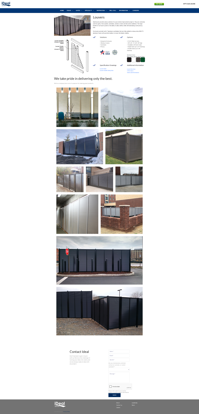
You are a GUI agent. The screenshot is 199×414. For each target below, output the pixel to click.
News (133, 405)
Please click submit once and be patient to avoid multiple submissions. (118, 391)
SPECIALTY (88, 10)
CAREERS (136, 10)
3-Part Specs (130, 71)
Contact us (119, 405)
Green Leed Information (133, 73)
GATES (78, 10)
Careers (118, 408)
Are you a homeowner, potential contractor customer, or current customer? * (116, 365)
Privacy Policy (66, 412)
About (118, 403)
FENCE (69, 10)
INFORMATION (123, 10)
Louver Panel (103, 69)
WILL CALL (112, 10)
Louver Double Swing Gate (106, 70)
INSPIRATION (101, 10)
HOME (62, 10)
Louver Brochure (131, 69)
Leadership (134, 403)
